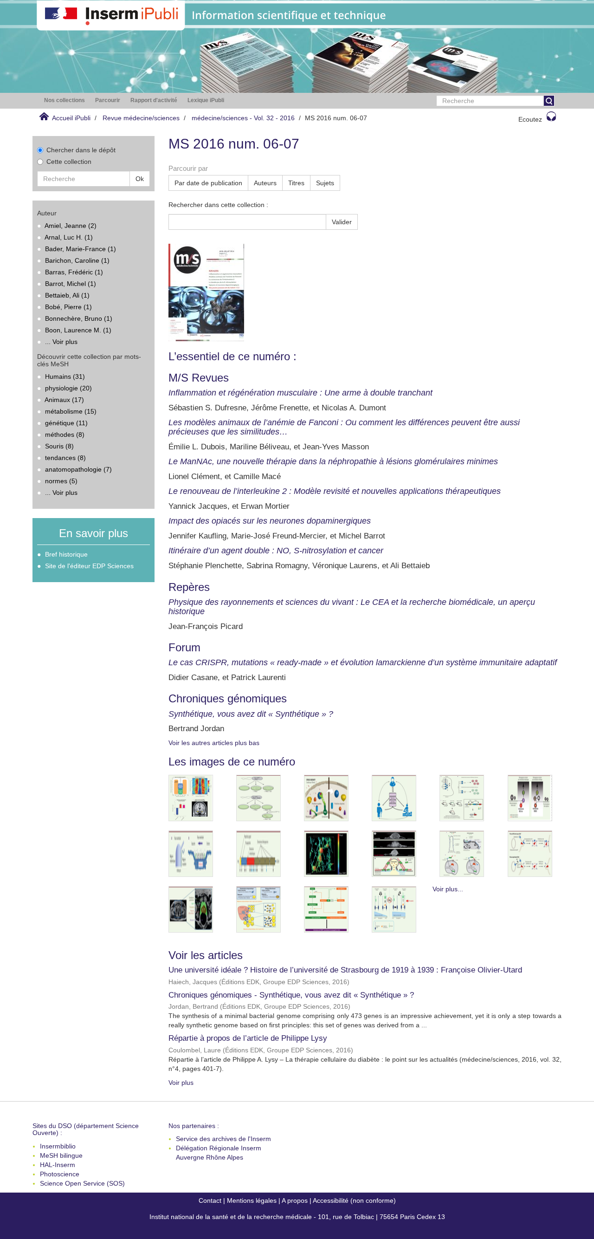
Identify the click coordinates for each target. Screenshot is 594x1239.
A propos (295, 1200)
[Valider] (549, 100)
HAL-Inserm (57, 1164)
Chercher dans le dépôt (81, 150)
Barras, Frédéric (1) (74, 272)
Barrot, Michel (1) (70, 283)
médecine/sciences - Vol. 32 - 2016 (243, 118)
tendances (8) (65, 457)
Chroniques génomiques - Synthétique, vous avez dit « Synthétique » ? (291, 995)
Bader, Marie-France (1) (80, 249)
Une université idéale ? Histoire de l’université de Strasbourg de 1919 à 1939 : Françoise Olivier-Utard (345, 970)
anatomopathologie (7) (78, 469)
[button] (64, 100)
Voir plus (181, 1082)
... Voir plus (61, 341)
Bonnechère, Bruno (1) (78, 318)
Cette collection (68, 161)
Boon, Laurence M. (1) (78, 330)
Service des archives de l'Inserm (223, 1138)
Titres (296, 183)
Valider (342, 222)
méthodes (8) (64, 434)
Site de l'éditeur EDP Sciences (89, 566)
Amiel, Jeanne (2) (71, 225)
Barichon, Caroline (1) (77, 260)
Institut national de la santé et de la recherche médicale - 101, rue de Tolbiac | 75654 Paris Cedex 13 (297, 1216)
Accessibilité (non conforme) (354, 1200)
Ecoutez (530, 119)
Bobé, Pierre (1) (68, 307)
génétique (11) (66, 423)
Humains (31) (65, 376)
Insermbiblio (58, 1146)
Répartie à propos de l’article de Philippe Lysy (247, 1038)
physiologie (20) (68, 388)
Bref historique (66, 554)
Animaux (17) (64, 399)
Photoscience (59, 1174)
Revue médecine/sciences (141, 118)
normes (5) (61, 481)
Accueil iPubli (71, 118)
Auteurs (265, 183)
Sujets (325, 183)
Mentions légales (252, 1200)
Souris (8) (59, 446)
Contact (210, 1200)
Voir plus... (448, 889)
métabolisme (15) (71, 411)
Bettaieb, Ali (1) (67, 295)
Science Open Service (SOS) (82, 1183)
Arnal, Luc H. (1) (69, 237)
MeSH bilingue (61, 1155)
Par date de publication (208, 183)
